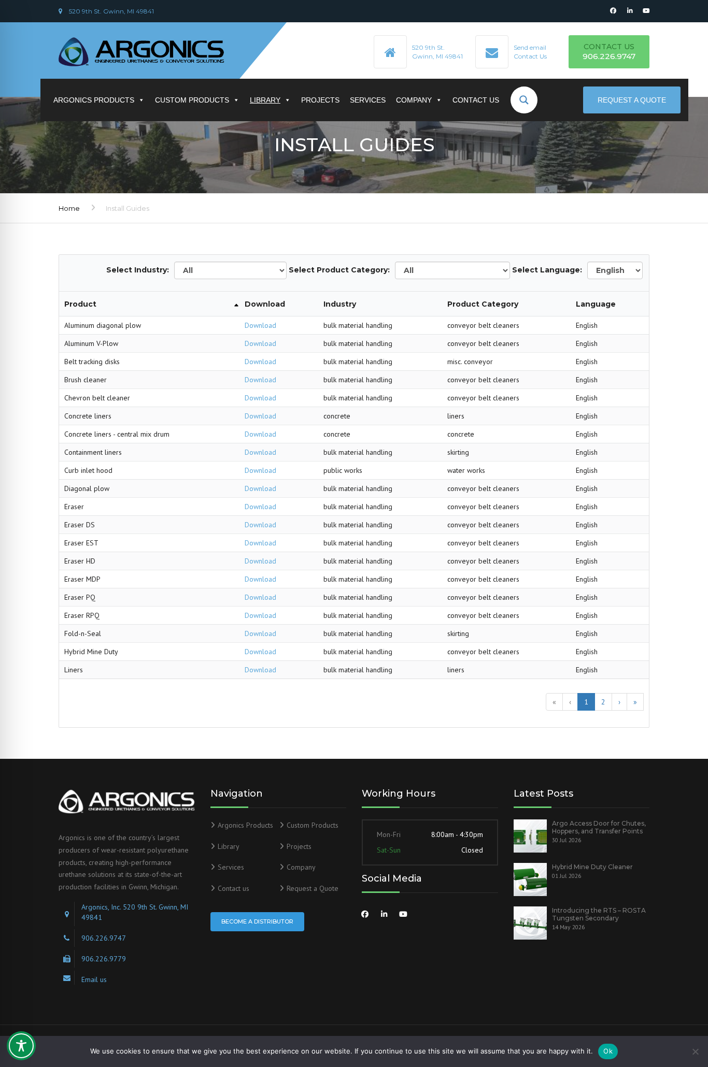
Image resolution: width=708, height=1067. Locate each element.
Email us (94, 979)
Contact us (475, 100)
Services (368, 100)
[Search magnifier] (528, 99)
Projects (320, 100)
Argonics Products (93, 100)
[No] (695, 1051)
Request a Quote (632, 100)
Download (260, 325)
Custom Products (192, 100)
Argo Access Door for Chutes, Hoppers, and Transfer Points (599, 827)
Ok (608, 1051)
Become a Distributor (257, 921)
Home (69, 208)
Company (414, 100)
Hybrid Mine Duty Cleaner (592, 867)
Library (265, 100)
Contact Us (530, 56)
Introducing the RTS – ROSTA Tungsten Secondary (599, 914)
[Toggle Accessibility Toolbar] (21, 1045)
